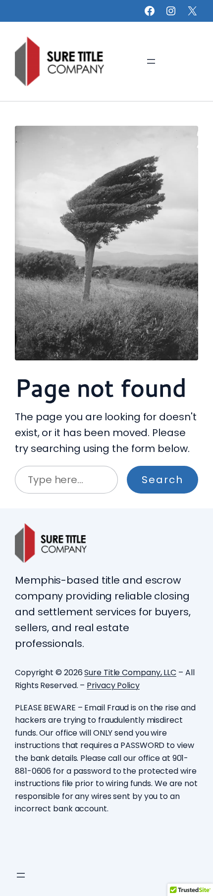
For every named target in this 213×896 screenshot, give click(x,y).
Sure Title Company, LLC (130, 672)
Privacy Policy (113, 685)
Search (162, 480)
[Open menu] (151, 61)
